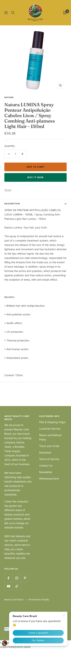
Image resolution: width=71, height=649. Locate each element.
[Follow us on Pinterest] (25, 578)
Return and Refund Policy (50, 437)
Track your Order (49, 446)
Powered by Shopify (39, 599)
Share (7, 190)
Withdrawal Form (49, 478)
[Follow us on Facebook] (8, 578)
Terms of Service (49, 459)
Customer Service (49, 428)
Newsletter (45, 472)
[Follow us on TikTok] (17, 586)
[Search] (13, 12)
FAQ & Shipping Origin (52, 422)
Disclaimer (45, 452)
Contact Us (45, 465)
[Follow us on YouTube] (8, 586)
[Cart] (65, 12)
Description (12, 203)
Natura (9, 97)
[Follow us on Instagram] (17, 578)
